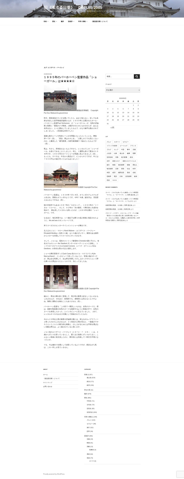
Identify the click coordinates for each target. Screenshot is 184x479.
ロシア (116, 149)
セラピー (126, 142)
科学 (134, 169)
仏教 (115, 153)
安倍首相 (110, 157)
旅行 (108, 165)
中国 (122, 149)
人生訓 (109, 153)
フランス (133, 146)
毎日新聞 (110, 169)
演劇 (88, 446)
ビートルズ (123, 146)
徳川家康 (124, 157)
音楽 (108, 180)
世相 (45, 21)
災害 (116, 169)
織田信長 (121, 172)
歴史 (53, 21)
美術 (128, 172)
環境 (122, 169)
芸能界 (109, 176)
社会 (128, 169)
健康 (128, 153)
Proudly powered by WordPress (54, 474)
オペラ (91, 461)
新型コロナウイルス (129, 161)
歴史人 (135, 165)
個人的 (122, 153)
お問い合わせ (47, 386)
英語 (115, 176)
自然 (134, 172)
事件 (128, 149)
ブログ (109, 149)
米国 (108, 172)
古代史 (89, 405)
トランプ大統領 (112, 146)
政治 (131, 157)
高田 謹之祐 (131, 195)
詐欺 (121, 176)
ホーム (45, 374)
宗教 (116, 157)
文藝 (88, 439)
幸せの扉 (87, 390)
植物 (128, 165)
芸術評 (70, 21)
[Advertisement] (92, 41)
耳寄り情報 (82, 21)
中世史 (89, 401)
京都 (134, 149)
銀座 (135, 176)
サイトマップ (47, 382)
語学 (88, 431)
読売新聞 (128, 176)
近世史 (89, 408)
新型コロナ (116, 161)
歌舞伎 (91, 450)
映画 (113, 165)
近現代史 (90, 412)
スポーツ (117, 142)
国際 (134, 153)
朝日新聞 (121, 165)
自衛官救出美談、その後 (114, 205)
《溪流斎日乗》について (99, 21)
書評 (62, 21)
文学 (108, 161)
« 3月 (112, 127)
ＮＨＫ (114, 180)
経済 (113, 172)
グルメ (109, 142)
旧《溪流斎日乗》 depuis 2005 (73, 7)
